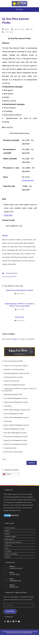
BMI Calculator (28, 633)
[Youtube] (19, 621)
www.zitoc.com (13, 587)
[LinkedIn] (13, 621)
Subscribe (10, 611)
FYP (31, 29)
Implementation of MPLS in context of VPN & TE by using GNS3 (19, 305)
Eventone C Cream (17, 633)
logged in (15, 339)
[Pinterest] (16, 621)
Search (4, 459)
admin (7, 29)
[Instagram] (11, 621)
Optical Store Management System (19, 290)
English (8, 474)
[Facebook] (8, 621)
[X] (5, 621)
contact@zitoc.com (15, 580)
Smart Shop (19, 317)
